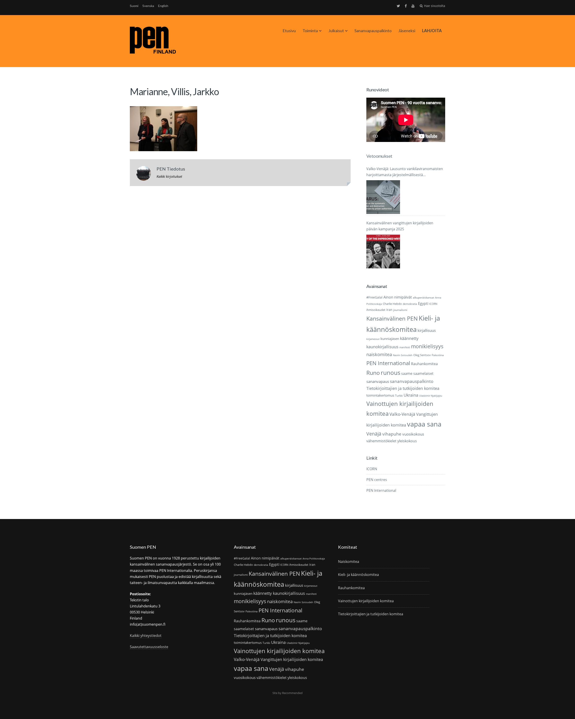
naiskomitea (379, 354)
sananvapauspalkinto (411, 381)
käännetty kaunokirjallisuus (279, 593)
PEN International (388, 363)
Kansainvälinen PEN (392, 318)
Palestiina (438, 355)
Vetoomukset (379, 156)
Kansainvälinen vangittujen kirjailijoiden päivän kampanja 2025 (399, 225)
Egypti (423, 303)
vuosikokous (413, 434)
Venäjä (373, 434)
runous (390, 372)
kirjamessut (373, 339)
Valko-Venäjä (402, 414)
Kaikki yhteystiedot (145, 635)
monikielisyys (427, 346)
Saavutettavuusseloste (149, 646)
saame (406, 373)
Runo (373, 372)
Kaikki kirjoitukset (169, 176)
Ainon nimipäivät (397, 297)
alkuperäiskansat (423, 297)
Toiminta (310, 30)
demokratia (410, 304)
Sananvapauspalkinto (372, 30)
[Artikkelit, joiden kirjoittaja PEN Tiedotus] (143, 174)
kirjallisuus (427, 330)
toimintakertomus (380, 395)
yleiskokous (407, 440)
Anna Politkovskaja (314, 558)
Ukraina (411, 395)
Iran (389, 310)
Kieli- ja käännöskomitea (358, 574)
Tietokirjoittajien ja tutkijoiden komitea (402, 388)
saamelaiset (423, 373)
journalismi (400, 310)
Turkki (399, 396)
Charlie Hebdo (392, 304)
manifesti (404, 347)
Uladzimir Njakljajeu (430, 395)
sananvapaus (377, 381)
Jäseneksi (406, 30)
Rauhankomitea (424, 363)
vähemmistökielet (381, 440)
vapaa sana (424, 424)
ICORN (433, 304)
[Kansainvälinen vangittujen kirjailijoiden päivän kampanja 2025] (383, 251)
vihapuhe (391, 434)
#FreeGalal (374, 297)
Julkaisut (336, 30)
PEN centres (376, 479)
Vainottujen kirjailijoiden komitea (279, 651)
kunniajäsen (389, 338)
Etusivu (289, 30)
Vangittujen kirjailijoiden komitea (292, 659)
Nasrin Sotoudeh (402, 355)
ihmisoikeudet (375, 310)
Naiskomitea (348, 561)
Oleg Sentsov (422, 355)
